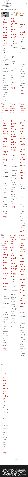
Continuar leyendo (5, 100)
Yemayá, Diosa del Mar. (22, 29)
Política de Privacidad (17, 467)
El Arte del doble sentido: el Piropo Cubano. (14, 263)
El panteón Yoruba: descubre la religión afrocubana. (14, 137)
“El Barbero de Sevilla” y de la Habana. (5, 388)
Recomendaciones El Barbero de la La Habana (7, 59)
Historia (15, 47)
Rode (14, 40)
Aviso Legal (8, 467)
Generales (23, 45)
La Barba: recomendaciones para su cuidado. (4, 32)
